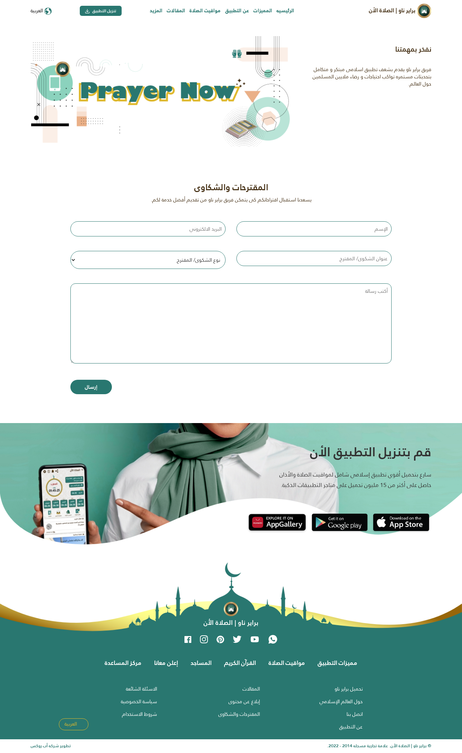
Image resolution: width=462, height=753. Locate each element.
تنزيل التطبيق (103, 11)
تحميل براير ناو (349, 688)
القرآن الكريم (240, 663)
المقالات (176, 10)
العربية (37, 10)
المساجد (201, 663)
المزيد (156, 10)
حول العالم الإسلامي (341, 701)
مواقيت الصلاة (205, 10)
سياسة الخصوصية (139, 701)
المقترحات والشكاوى (239, 714)
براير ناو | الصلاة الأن (393, 10)
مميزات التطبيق (337, 663)
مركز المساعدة (123, 663)
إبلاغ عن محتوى (244, 701)
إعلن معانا (166, 663)
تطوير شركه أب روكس (51, 746)
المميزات (262, 10)
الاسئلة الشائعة (141, 688)
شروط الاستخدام (139, 714)
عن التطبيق (237, 10)
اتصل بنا (354, 714)
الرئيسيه (285, 10)
